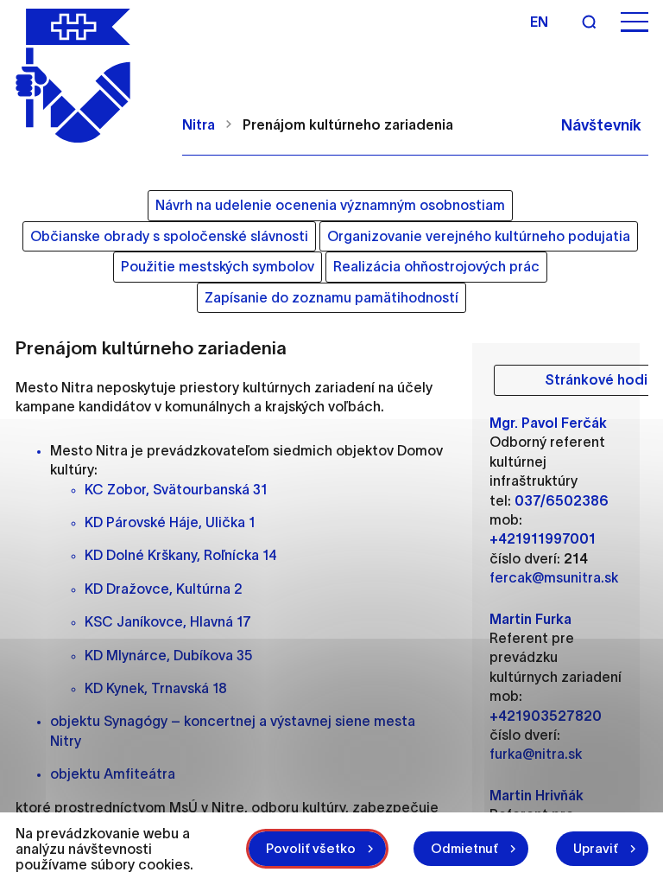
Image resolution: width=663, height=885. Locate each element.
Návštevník (601, 125)
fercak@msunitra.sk (553, 577)
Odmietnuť (464, 848)
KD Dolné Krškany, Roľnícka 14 (181, 555)
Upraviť (595, 848)
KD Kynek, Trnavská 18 (156, 688)
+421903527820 (545, 715)
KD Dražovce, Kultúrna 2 (164, 588)
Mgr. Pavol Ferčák (548, 422)
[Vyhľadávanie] (588, 21)
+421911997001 (542, 538)
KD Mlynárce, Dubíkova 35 (168, 655)
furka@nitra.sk (535, 753)
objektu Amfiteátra (112, 773)
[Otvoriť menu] (634, 22)
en (539, 21)
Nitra (198, 124)
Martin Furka (530, 619)
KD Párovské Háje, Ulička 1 (170, 522)
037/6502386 (562, 500)
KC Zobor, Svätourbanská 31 (176, 489)
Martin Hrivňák (536, 795)
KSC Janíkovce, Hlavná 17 (168, 621)
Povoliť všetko (311, 848)
